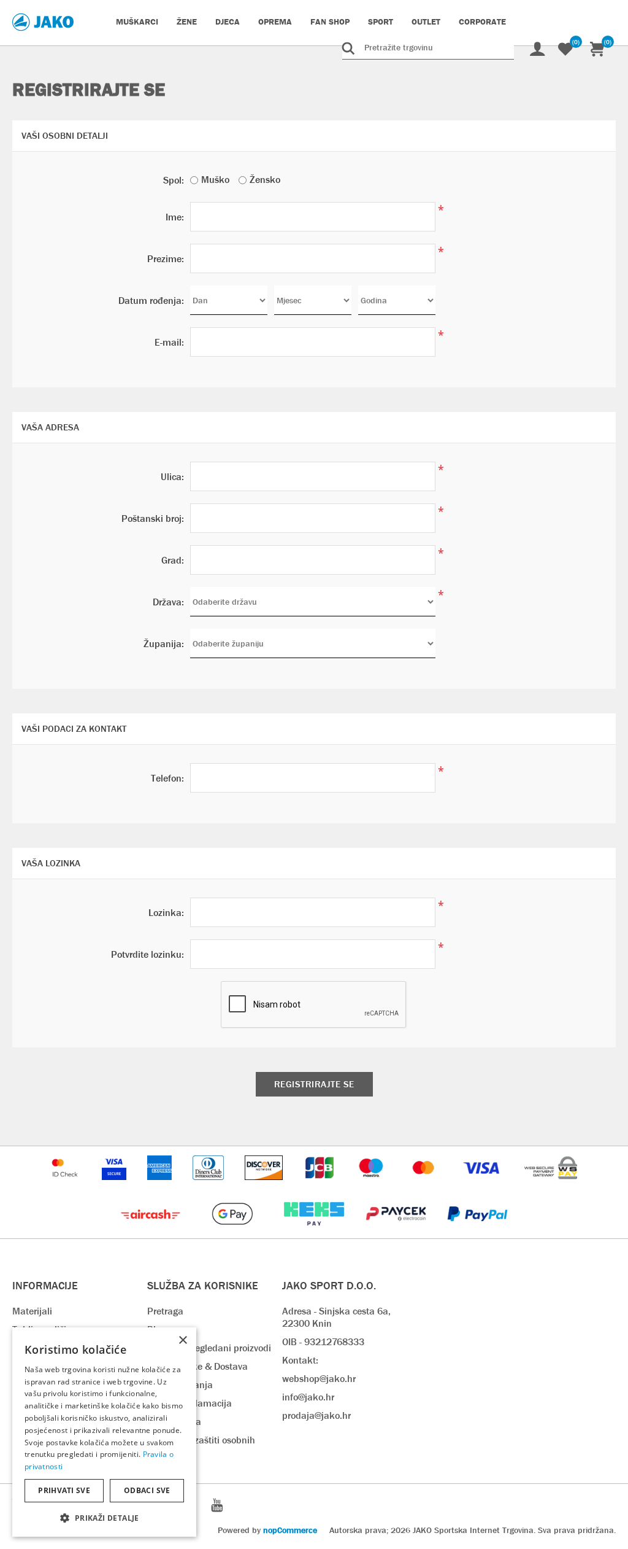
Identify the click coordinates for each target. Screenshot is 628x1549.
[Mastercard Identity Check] (66, 1185)
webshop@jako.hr (319, 1378)
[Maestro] (372, 1185)
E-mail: (169, 342)
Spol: (173, 180)
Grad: (172, 560)
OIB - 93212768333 (323, 1341)
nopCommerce (290, 1529)
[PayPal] (477, 1231)
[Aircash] (152, 1231)
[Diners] (209, 1185)
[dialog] (104, 1432)
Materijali (32, 1311)
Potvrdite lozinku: (147, 954)
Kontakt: (300, 1360)
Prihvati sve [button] (64, 1490)
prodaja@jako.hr (316, 1415)
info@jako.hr (308, 1397)
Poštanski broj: (152, 518)
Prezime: (165, 258)
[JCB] (320, 1185)
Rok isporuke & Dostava (197, 1366)
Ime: (175, 217)
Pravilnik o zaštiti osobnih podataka (201, 1446)
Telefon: (167, 778)
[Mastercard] (425, 1185)
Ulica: (172, 476)
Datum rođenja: (151, 300)
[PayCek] (397, 1231)
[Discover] (265, 1185)
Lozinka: (166, 912)
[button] (104, 1517)
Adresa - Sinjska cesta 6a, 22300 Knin (336, 1317)
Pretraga (165, 1311)
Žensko (265, 179)
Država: (168, 602)
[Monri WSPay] (551, 1185)
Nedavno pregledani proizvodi (209, 1347)
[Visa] (483, 1185)
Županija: (164, 643)
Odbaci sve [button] (147, 1490)
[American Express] (160, 1185)
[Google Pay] (233, 1231)
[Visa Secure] (115, 1185)
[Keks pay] (315, 1231)
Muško (215, 179)
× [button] (182, 1340)
